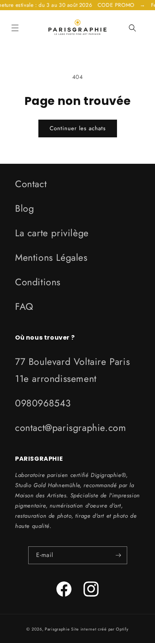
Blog (24, 208)
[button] (15, 28)
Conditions (38, 282)
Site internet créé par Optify (99, 629)
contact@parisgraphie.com (70, 427)
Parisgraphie (57, 629)
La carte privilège (52, 233)
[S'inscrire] (118, 555)
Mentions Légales (51, 257)
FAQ (24, 306)
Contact (31, 184)
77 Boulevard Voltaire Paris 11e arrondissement (72, 370)
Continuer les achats (78, 128)
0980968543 (43, 403)
